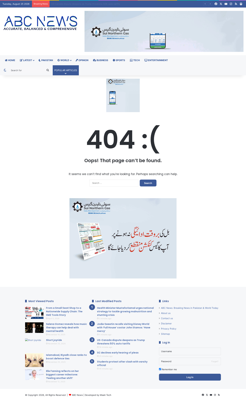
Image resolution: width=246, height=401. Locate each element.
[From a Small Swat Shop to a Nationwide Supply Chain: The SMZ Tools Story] (34, 312)
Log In (189, 377)
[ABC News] (41, 23)
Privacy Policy (168, 328)
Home (11, 60)
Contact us (167, 318)
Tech (136, 60)
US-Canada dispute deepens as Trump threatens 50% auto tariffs (121, 341)
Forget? (214, 361)
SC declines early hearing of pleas (69, 4)
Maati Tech (105, 395)
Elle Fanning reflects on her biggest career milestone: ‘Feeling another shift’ (62, 374)
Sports (120, 60)
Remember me (169, 369)
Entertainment (157, 60)
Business (102, 60)
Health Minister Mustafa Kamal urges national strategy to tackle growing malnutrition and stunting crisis (125, 311)
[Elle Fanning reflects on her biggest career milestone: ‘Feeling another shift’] (34, 374)
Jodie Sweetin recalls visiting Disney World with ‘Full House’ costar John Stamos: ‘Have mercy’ (123, 327)
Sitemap (165, 334)
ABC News (77, 395)
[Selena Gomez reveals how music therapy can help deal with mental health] (34, 327)
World (64, 60)
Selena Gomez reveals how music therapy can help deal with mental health (66, 327)
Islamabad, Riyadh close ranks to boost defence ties (66, 356)
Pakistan (47, 60)
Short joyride (54, 340)
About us (166, 313)
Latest (27, 60)
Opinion (83, 60)
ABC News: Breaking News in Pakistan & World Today (189, 308)
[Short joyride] (34, 344)
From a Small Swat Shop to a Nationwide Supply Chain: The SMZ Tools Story (64, 311)
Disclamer (166, 323)
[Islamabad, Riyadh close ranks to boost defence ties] (34, 360)
